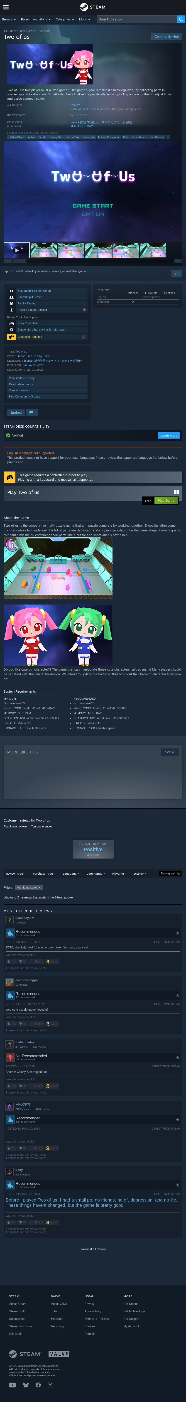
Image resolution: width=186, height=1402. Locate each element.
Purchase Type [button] (43, 873)
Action (31, 137)
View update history (21, 378)
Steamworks (17, 1319)
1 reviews (20, 922)
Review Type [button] (14, 873)
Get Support (131, 1319)
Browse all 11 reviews (93, 1249)
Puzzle (42, 137)
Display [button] (139, 873)
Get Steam (130, 1304)
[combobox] (137, 19)
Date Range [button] (94, 873)
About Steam (17, 1304)
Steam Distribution (21, 1326)
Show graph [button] (168, 873)
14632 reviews (42, 1109)
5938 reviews (22, 1174)
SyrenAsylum (24, 918)
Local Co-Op (157, 137)
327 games (21, 1047)
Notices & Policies (97, 1319)
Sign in (8, 271)
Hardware (57, 1319)
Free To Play (34, 356)
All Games (10, 31)
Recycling (57, 1326)
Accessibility (93, 1311)
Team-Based (139, 137)
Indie (47, 356)
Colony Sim (56, 137)
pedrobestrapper (27, 980)
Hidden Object (16, 137)
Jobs (54, 1311)
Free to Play (72, 137)
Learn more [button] (169, 435)
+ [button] (168, 137)
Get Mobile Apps (134, 1311)
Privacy (90, 1304)
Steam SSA (17, 1311)
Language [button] (69, 873)
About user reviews (15, 826)
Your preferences (41, 826)
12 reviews (21, 984)
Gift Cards (15, 1333)
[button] (9, 19)
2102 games (22, 1109)
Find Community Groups (24, 396)
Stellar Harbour (26, 1042)
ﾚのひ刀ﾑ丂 (22, 1104)
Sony (19, 1170)
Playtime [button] (118, 873)
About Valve (59, 1304)
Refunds (90, 1333)
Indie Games (27, 31)
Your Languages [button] (27, 887)
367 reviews (39, 1047)
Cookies (90, 1326)
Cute (125, 137)
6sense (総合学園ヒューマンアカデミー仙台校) (101, 122)
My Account (131, 1326)
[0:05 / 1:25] (93, 191)
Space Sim (89, 137)
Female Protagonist (109, 137)
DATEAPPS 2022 (81, 126)
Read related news (21, 384)
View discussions (20, 390)
